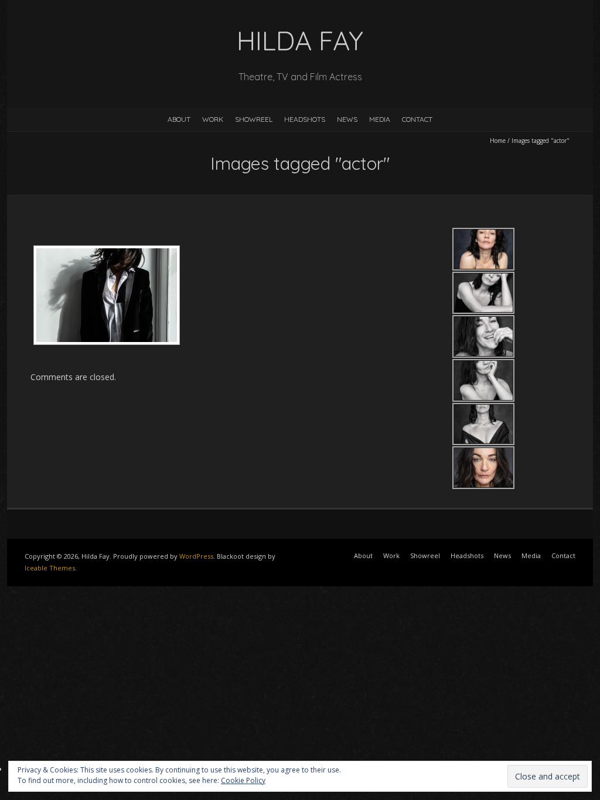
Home (498, 140)
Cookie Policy (243, 780)
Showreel (253, 119)
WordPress (196, 556)
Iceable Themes (50, 567)
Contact (417, 119)
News (347, 119)
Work (212, 119)
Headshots (304, 119)
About (179, 119)
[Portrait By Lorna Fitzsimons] (106, 295)
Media (379, 119)
